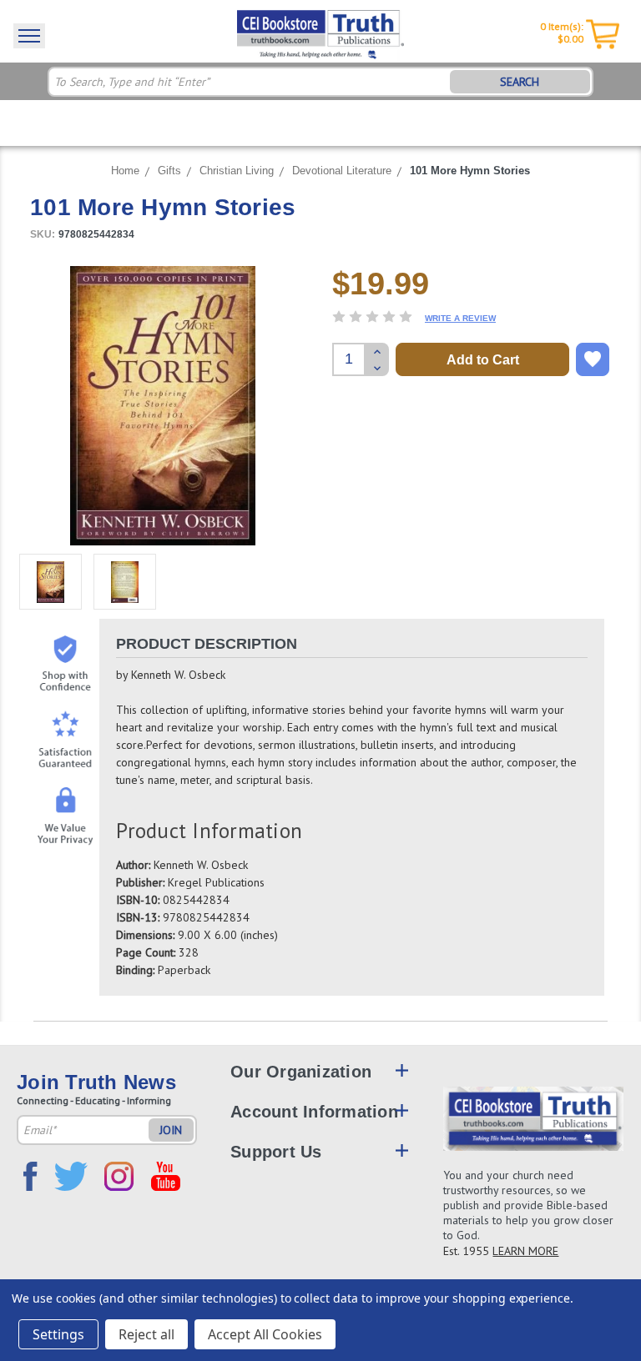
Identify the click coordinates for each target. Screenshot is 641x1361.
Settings (58, 1334)
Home (125, 170)
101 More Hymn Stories (470, 170)
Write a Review (460, 318)
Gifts (169, 170)
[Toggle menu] (29, 35)
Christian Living (236, 170)
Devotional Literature (341, 170)
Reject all (146, 1334)
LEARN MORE (525, 1250)
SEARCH (519, 81)
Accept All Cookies (265, 1334)
